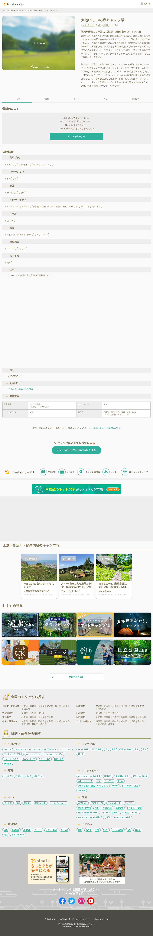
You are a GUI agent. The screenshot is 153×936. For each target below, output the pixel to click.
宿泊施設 (26, 830)
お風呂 (115, 813)
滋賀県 (99, 717)
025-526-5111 (15, 376)
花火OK (27, 803)
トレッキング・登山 (130, 786)
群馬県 (115, 706)
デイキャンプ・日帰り (13, 754)
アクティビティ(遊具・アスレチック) (93, 786)
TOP (4, 10)
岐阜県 (25, 717)
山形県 (66, 706)
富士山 (81, 754)
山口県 (58, 721)
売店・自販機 (83, 813)
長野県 (41, 713)
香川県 (27, 724)
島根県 (33, 721)
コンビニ (64, 830)
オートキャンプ (21, 749)
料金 (106, 99)
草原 (137, 749)
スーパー (38, 830)
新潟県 (19, 10)
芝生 (12, 776)
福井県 (115, 713)
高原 (144, 749)
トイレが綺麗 (117, 830)
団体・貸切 (58, 759)
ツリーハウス (44, 759)
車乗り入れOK (40, 803)
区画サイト (51, 749)
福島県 (27, 709)
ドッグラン (108, 781)
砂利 (27, 776)
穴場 (97, 830)
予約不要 (7, 764)
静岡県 (33, 717)
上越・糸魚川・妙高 (30, 10)
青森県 (33, 706)
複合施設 (15, 830)
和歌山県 (141, 717)
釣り (98, 781)
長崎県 (115, 721)
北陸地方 (80, 713)
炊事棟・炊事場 (84, 808)
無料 (80, 830)
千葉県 (132, 706)
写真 (47, 99)
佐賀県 (107, 721)
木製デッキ (37, 776)
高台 (99, 749)
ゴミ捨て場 (107, 808)
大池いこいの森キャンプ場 (20, 389)
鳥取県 (25, 721)
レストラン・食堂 (134, 808)
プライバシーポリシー (80, 919)
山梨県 (33, 713)
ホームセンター (18, 835)
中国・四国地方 (9, 721)
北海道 (25, 706)
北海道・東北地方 (10, 706)
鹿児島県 (102, 724)
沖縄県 (111, 724)
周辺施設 (135, 99)
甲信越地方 (11, 10)
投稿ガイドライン (101, 919)
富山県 (99, 713)
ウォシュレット (114, 803)
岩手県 (41, 706)
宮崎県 (140, 721)
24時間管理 (97, 817)
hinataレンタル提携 (122, 817)
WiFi (95, 813)
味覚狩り (108, 776)
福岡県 (99, 721)
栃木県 (107, 706)
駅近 (108, 817)
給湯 (96, 808)
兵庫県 (124, 717)
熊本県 (124, 721)
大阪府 (115, 717)
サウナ (115, 786)
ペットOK (8, 803)
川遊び (135, 776)
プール (120, 781)
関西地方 (80, 717)
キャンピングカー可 (58, 803)
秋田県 (58, 706)
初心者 (137, 830)
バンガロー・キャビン (54, 754)
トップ (17, 99)
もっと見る (114, 25)
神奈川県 (102, 709)
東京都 (140, 706)
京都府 (107, 717)
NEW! (105, 830)
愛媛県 (35, 724)
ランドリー (129, 803)
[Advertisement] (51, 518)
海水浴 (144, 776)
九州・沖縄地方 (83, 721)
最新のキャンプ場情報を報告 (106, 428)
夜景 (113, 749)
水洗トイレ (82, 803)
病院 (6, 835)
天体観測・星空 (122, 776)
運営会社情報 (50, 919)
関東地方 (80, 706)
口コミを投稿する (76, 136)
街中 (129, 749)
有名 (129, 830)
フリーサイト (37, 749)
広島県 (50, 721)
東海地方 (6, 717)
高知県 (43, 724)
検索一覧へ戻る (76, 676)
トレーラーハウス (11, 759)
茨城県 (99, 706)
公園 (121, 749)
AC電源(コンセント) (130, 813)
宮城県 (50, 706)
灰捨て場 (119, 808)
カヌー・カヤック (85, 781)
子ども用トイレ (97, 803)
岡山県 (41, 721)
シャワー (104, 813)
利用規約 (63, 919)
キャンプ (7, 749)
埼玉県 (124, 706)
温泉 (6, 830)
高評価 (88, 830)
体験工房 (96, 776)
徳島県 (66, 721)
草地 (19, 776)
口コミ (76, 99)
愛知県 (41, 717)
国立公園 (81, 790)
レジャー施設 (51, 830)
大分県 (132, 721)
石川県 (107, 713)
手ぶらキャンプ (29, 759)
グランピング (65, 749)
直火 (18, 803)
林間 (86, 749)
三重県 (50, 717)
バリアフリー (83, 817)
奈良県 (132, 717)
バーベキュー (83, 776)
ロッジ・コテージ (33, 754)
